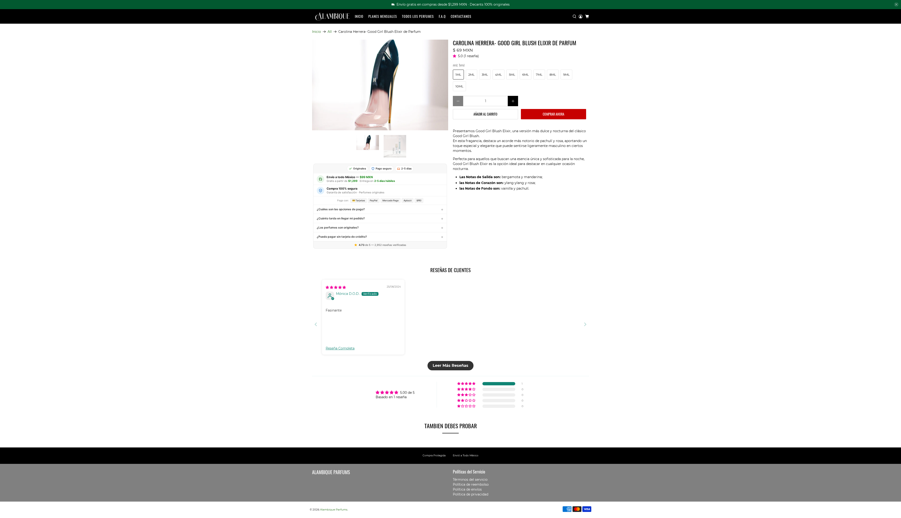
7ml (539, 74)
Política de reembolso (471, 484)
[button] (455, 56)
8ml (553, 74)
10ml (459, 86)
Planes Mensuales (382, 16)
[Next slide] (585, 324)
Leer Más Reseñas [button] (450, 365)
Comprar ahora (553, 114)
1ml (458, 74)
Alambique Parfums (333, 509)
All (330, 31)
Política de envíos (467, 489)
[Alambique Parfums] (332, 16)
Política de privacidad (470, 494)
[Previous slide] (316, 324)
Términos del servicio (470, 479)
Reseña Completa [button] (340, 348)
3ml (485, 74)
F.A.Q (442, 16)
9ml (566, 74)
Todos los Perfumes (418, 16)
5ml (512, 74)
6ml (525, 74)
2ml (471, 74)
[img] (336, 287)
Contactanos (461, 16)
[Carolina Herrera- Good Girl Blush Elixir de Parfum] (380, 85)
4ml (498, 74)
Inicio (359, 16)
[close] (896, 4)
